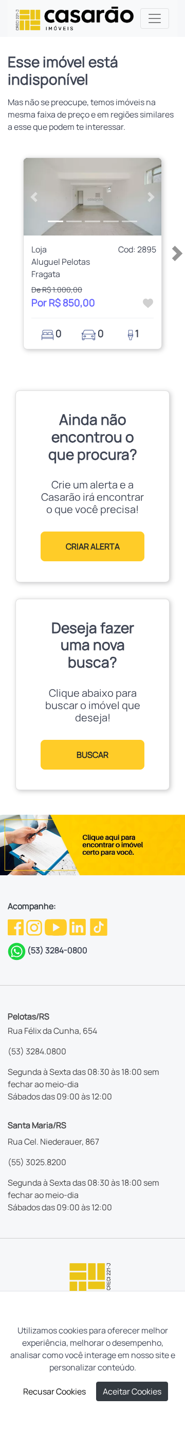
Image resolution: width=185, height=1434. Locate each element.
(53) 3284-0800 (57, 950)
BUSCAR (92, 754)
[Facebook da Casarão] (16, 926)
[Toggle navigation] (154, 18)
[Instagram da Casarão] (35, 926)
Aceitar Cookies (132, 1391)
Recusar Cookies (54, 1391)
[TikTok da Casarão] (98, 926)
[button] (34, 196)
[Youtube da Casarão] (56, 926)
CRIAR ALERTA (93, 546)
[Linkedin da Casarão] (78, 926)
